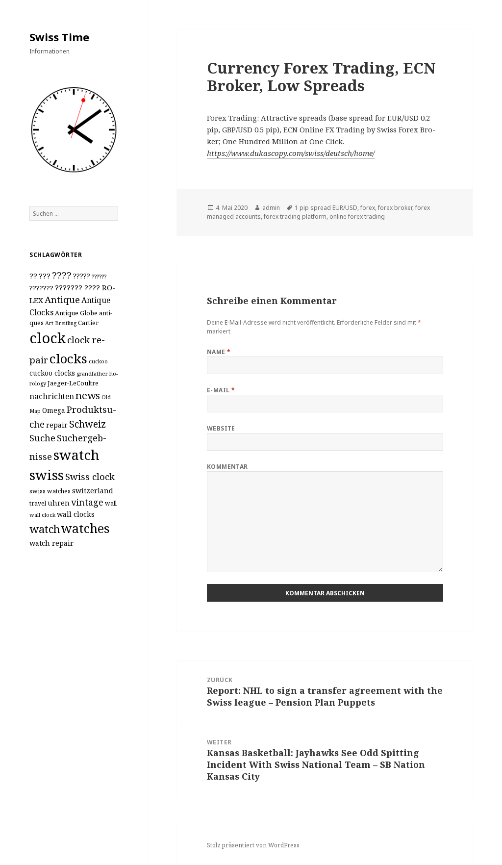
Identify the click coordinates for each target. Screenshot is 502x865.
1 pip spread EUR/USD (326, 208)
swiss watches (50, 491)
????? (81, 275)
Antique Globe (76, 312)
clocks (68, 358)
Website (221, 428)
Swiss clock (90, 476)
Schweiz (87, 424)
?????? (99, 276)
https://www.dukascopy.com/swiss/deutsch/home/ (291, 153)
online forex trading (357, 216)
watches (85, 528)
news (87, 395)
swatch (76, 454)
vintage (87, 502)
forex (367, 208)
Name (219, 352)
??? (44, 275)
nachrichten (51, 396)
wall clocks (76, 514)
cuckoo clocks (52, 373)
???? (62, 275)
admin (271, 208)
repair (57, 425)
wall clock (42, 514)
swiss (46, 475)
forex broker (395, 208)
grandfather (92, 373)
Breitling (65, 323)
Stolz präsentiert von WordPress (253, 845)
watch (44, 529)
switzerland (92, 490)
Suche (42, 438)
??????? (41, 287)
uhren (59, 503)
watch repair (51, 543)
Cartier (88, 323)
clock (47, 338)
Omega (53, 410)
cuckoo (98, 361)
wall (111, 503)
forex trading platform (295, 216)
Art (49, 323)
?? (33, 275)
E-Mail (221, 390)
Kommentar (227, 466)
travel (37, 503)
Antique (62, 299)
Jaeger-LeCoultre (73, 383)
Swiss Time (59, 36)
